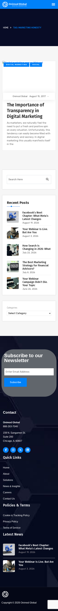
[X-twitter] (20, 450)
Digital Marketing (16, 65)
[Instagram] (13, 450)
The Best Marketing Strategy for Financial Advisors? (35, 265)
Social (36, 65)
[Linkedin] (27, 450)
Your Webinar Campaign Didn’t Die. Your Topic (34, 282)
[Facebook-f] (6, 450)
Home (5, 27)
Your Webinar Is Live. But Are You (35, 231)
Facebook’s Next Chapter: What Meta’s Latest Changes (35, 216)
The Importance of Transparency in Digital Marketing (25, 110)
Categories (12, 308)
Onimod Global (20, 96)
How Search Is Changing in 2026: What (36, 247)
